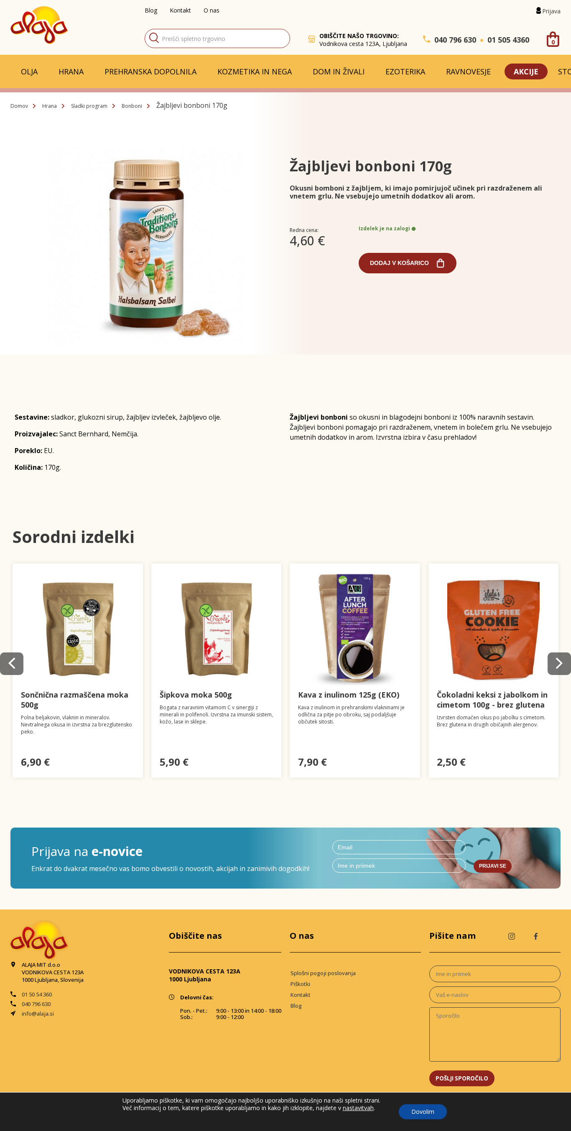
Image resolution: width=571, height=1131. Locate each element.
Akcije (526, 71)
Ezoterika (405, 71)
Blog (151, 10)
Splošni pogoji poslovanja (323, 973)
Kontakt (180, 10)
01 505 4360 (508, 40)
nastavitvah (358, 1108)
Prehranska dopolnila (150, 71)
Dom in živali (339, 71)
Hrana (71, 71)
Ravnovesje (468, 71)
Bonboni (132, 106)
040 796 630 (455, 40)
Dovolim (422, 1112)
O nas (211, 10)
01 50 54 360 (37, 994)
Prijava (551, 11)
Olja (29, 71)
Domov (19, 106)
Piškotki (300, 984)
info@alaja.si (38, 1013)
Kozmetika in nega (254, 71)
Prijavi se (492, 866)
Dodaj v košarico (399, 263)
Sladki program (89, 106)
